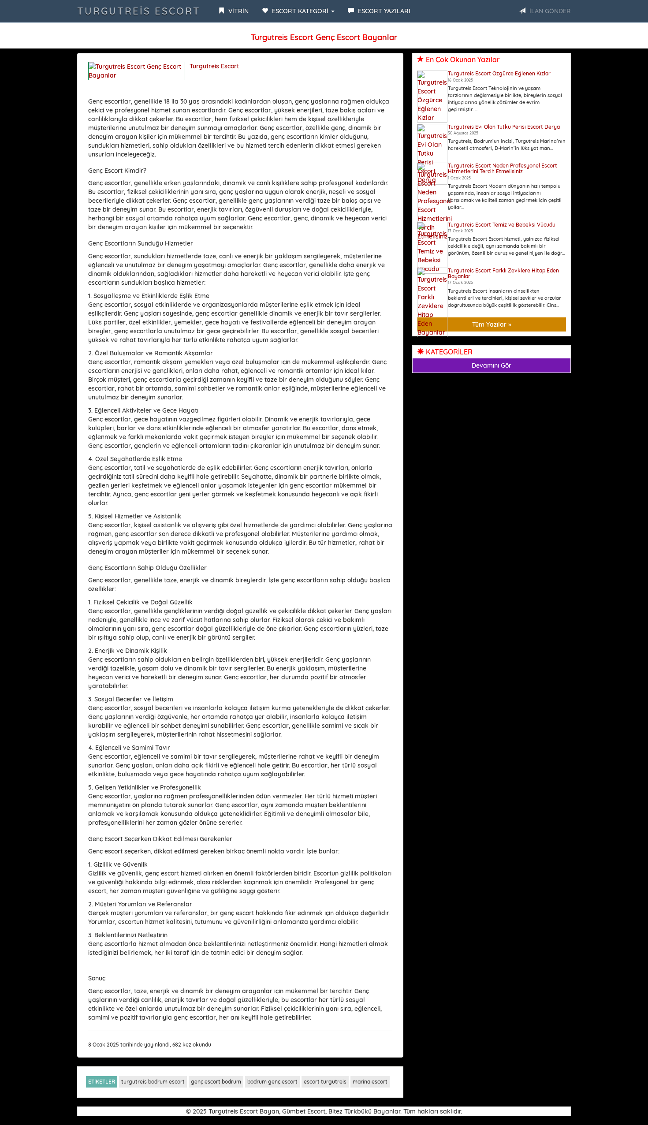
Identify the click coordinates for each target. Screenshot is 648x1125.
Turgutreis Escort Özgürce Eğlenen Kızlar (499, 73)
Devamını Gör (491, 365)
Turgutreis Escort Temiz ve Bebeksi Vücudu (501, 224)
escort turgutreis (325, 1081)
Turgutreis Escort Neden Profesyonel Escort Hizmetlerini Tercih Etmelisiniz (502, 168)
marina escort (370, 1081)
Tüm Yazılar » (491, 324)
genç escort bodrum (216, 1081)
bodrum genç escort (272, 1081)
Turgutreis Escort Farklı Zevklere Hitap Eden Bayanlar (503, 273)
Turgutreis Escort (139, 11)
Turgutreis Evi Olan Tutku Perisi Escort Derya (504, 126)
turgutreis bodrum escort (153, 1081)
